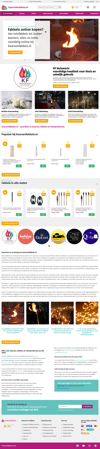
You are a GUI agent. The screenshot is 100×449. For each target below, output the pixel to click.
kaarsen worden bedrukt (82, 360)
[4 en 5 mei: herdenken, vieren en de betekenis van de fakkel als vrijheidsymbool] (87, 313)
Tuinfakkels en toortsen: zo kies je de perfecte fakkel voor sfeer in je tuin (38, 331)
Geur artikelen (64, 13)
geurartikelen (27, 358)
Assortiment (9, 13)
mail (98, 1)
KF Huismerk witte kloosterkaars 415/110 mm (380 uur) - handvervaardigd (84, 161)
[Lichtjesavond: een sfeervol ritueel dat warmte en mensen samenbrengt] (62, 313)
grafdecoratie (18, 358)
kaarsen (36, 356)
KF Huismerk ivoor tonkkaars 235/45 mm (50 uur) (60, 160)
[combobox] (49, 7)
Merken (25, 439)
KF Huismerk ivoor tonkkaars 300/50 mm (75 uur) (36, 160)
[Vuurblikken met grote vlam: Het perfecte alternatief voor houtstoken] (13, 313)
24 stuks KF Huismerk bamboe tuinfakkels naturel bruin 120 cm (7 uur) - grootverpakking (60, 209)
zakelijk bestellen (69, 350)
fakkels (12, 358)
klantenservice (63, 388)
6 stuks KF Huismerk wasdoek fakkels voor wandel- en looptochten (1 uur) (12, 208)
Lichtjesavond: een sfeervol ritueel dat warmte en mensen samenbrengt (62, 331)
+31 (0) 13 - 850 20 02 (89, 1)
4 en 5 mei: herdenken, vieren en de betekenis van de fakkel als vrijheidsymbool (87, 332)
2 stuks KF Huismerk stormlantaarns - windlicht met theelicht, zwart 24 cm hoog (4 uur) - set (36, 209)
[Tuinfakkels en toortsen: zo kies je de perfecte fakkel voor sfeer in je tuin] (37, 313)
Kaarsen (22, 13)
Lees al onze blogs (68, 430)
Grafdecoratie (79, 13)
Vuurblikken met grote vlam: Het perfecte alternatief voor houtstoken (13, 331)
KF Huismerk (19, 371)
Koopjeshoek (94, 13)
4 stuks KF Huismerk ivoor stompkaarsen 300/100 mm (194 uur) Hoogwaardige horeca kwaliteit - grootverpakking (12, 161)
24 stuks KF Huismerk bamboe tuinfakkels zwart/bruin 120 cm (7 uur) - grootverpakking (84, 209)
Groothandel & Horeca (60, 352)
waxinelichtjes (6, 358)
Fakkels (34, 13)
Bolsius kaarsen (48, 13)
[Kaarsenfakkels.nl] (9, 420)
